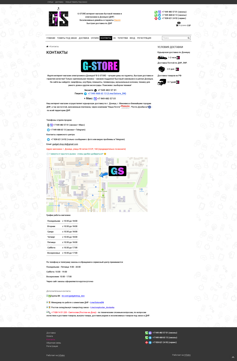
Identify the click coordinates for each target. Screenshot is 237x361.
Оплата (95, 38)
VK (114, 38)
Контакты (106, 38)
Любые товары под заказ (76, 2)
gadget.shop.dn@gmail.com (65, 144)
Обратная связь (53, 343)
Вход (132, 38)
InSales (61, 355)
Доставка (59, 2)
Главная (50, 38)
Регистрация (144, 38)
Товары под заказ (67, 38)
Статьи (50, 2)
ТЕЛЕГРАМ (123, 38)
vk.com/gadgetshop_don (73, 296)
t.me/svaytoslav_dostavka (102, 307)
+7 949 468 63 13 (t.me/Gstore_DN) (107, 93)
